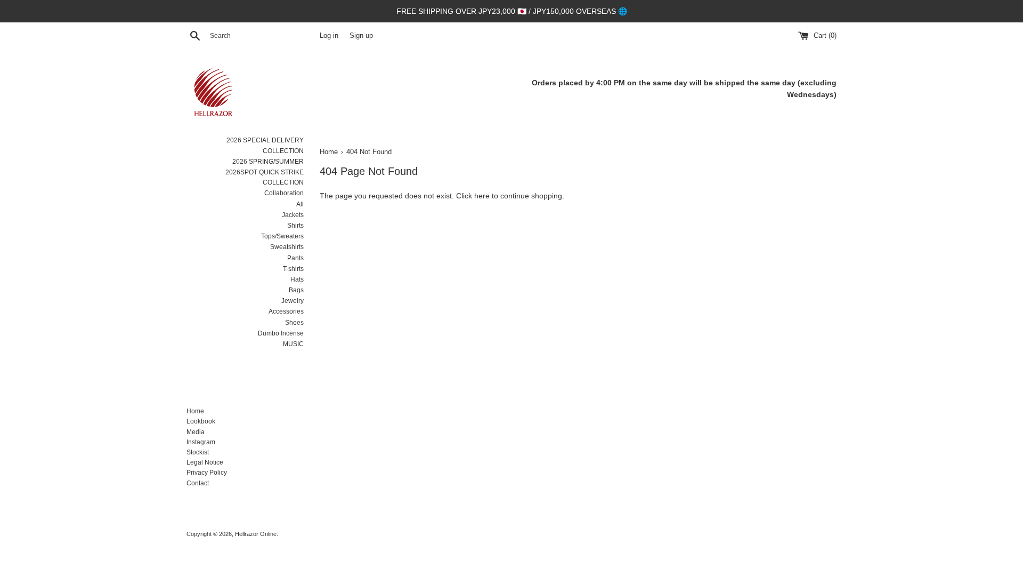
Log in (329, 35)
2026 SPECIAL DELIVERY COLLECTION (265, 145)
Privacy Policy (206, 472)
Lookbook (200, 421)
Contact (197, 483)
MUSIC (293, 344)
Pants (295, 258)
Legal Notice (204, 462)
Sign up (361, 35)
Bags (296, 290)
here (482, 195)
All (300, 204)
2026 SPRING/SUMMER (268, 161)
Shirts (295, 225)
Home (195, 411)
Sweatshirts (287, 247)
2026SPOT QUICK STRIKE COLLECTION (264, 177)
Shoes (294, 322)
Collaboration (284, 193)
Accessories (286, 311)
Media (195, 432)
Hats (297, 279)
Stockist (197, 452)
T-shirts (293, 269)
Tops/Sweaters (282, 236)
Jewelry (292, 301)
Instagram (200, 442)
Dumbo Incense (281, 333)
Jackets (293, 215)
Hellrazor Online (256, 534)
